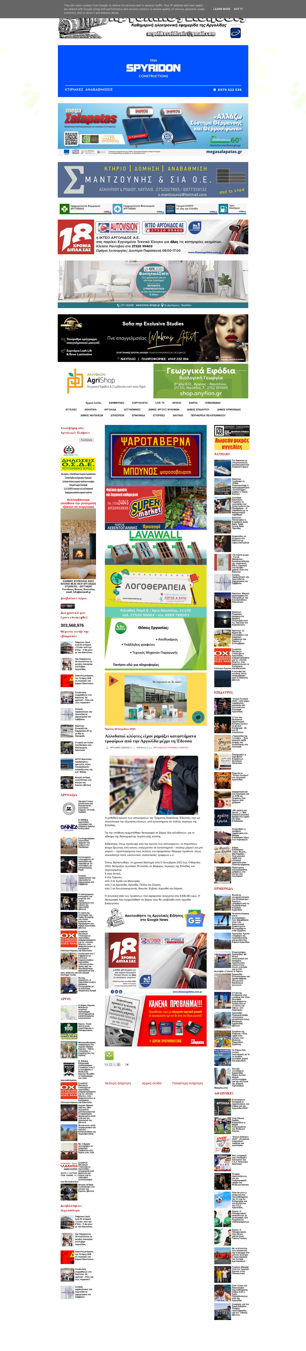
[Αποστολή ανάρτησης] (126, 1064)
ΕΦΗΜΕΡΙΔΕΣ (116, 403)
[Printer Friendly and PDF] (109, 1059)
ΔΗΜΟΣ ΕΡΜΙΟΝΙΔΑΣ (229, 409)
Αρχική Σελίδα (93, 403)
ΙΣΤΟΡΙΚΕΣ (159, 415)
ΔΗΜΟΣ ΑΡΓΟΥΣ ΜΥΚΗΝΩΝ (163, 409)
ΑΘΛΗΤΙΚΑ (91, 409)
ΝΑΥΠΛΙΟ (178, 415)
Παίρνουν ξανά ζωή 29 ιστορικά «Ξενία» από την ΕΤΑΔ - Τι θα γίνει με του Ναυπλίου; (83, 647)
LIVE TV (160, 403)
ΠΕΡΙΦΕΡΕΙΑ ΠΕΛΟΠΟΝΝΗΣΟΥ (208, 415)
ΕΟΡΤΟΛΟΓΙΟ (140, 403)
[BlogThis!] (110, 1064)
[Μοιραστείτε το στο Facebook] (118, 1064)
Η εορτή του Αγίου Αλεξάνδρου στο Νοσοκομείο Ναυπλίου (84, 746)
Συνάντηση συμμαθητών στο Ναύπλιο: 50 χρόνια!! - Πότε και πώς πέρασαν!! (84, 697)
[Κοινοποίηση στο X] (114, 1064)
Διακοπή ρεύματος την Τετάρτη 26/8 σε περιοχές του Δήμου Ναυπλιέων (84, 679)
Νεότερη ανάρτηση (118, 1083)
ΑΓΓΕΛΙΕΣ (71, 409)
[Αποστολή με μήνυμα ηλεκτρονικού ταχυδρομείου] (106, 1064)
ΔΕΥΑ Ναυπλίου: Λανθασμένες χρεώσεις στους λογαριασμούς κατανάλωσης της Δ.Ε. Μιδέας (84, 765)
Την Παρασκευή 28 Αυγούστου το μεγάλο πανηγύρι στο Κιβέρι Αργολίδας (83, 664)
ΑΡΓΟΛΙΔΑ (110, 409)
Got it (238, 9)
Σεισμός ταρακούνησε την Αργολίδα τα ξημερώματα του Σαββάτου (83, 714)
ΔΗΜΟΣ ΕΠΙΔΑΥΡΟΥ (198, 409)
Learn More (221, 9)
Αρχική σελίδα (152, 1083)
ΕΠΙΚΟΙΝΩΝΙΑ (212, 403)
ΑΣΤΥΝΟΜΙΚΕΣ (132, 409)
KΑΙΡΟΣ (193, 403)
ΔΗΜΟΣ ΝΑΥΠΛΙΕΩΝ (92, 415)
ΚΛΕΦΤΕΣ (183, 748)
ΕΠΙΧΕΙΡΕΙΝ (117, 415)
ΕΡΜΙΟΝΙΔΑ (138, 415)
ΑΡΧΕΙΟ (176, 403)
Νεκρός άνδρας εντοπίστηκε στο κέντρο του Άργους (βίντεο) (83, 781)
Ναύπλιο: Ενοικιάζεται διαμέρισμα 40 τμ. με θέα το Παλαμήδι (83, 731)
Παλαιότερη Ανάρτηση (187, 1083)
